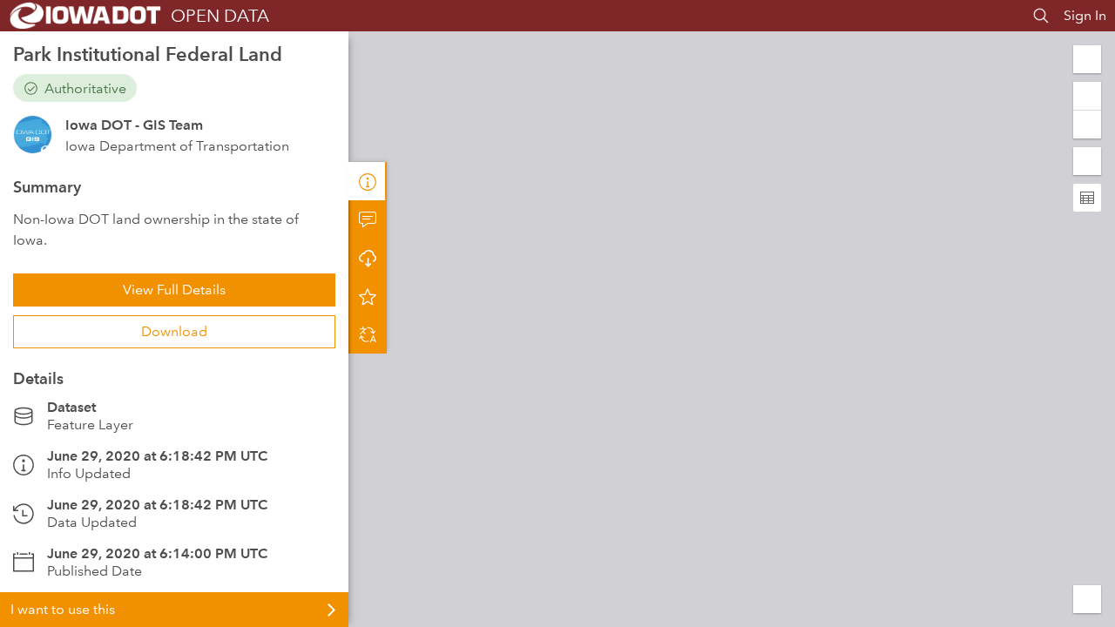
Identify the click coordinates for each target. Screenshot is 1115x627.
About (367, 181)
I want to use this (62, 609)
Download (174, 331)
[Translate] (367, 334)
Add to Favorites (367, 296)
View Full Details (174, 289)
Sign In (1085, 15)
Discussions (367, 219)
